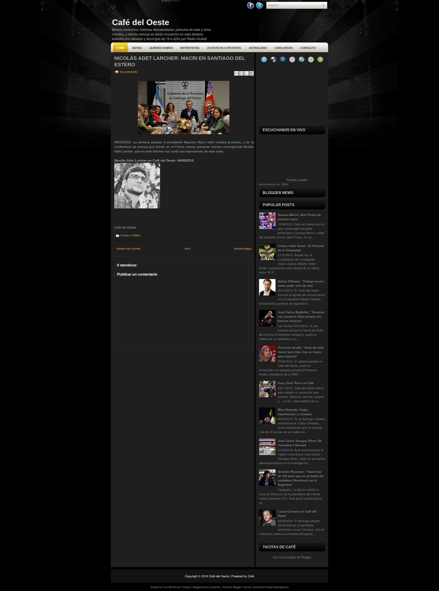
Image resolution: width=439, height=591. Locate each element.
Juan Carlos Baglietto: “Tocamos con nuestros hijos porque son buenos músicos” (301, 316)
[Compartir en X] (246, 73)
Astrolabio (258, 48)
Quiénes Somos (161, 48)
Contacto (308, 48)
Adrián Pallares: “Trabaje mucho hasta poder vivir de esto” (301, 283)
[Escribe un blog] (241, 73)
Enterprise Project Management (271, 587)
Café (251, 576)
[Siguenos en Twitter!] (260, 8)
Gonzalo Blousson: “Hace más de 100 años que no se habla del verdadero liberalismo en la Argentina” (301, 478)
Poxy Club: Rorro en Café (296, 383)
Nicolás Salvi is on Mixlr (272, 180)
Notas (137, 48)
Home (120, 48)
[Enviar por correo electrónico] (236, 73)
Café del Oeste (140, 22)
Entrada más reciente (128, 248)
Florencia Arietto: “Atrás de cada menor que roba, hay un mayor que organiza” (301, 351)
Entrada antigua (243, 248)
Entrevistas (189, 48)
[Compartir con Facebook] (251, 73)
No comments (128, 72)
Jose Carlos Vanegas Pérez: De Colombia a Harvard (300, 443)
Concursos (284, 48)
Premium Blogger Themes (237, 587)
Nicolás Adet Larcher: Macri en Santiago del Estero (179, 61)
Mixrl (285, 184)
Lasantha (215, 587)
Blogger (306, 557)
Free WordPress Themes (177, 587)
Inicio (187, 248)
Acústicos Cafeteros (224, 48)
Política (136, 235)
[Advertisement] (148, 380)
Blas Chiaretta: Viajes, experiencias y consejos (295, 411)
